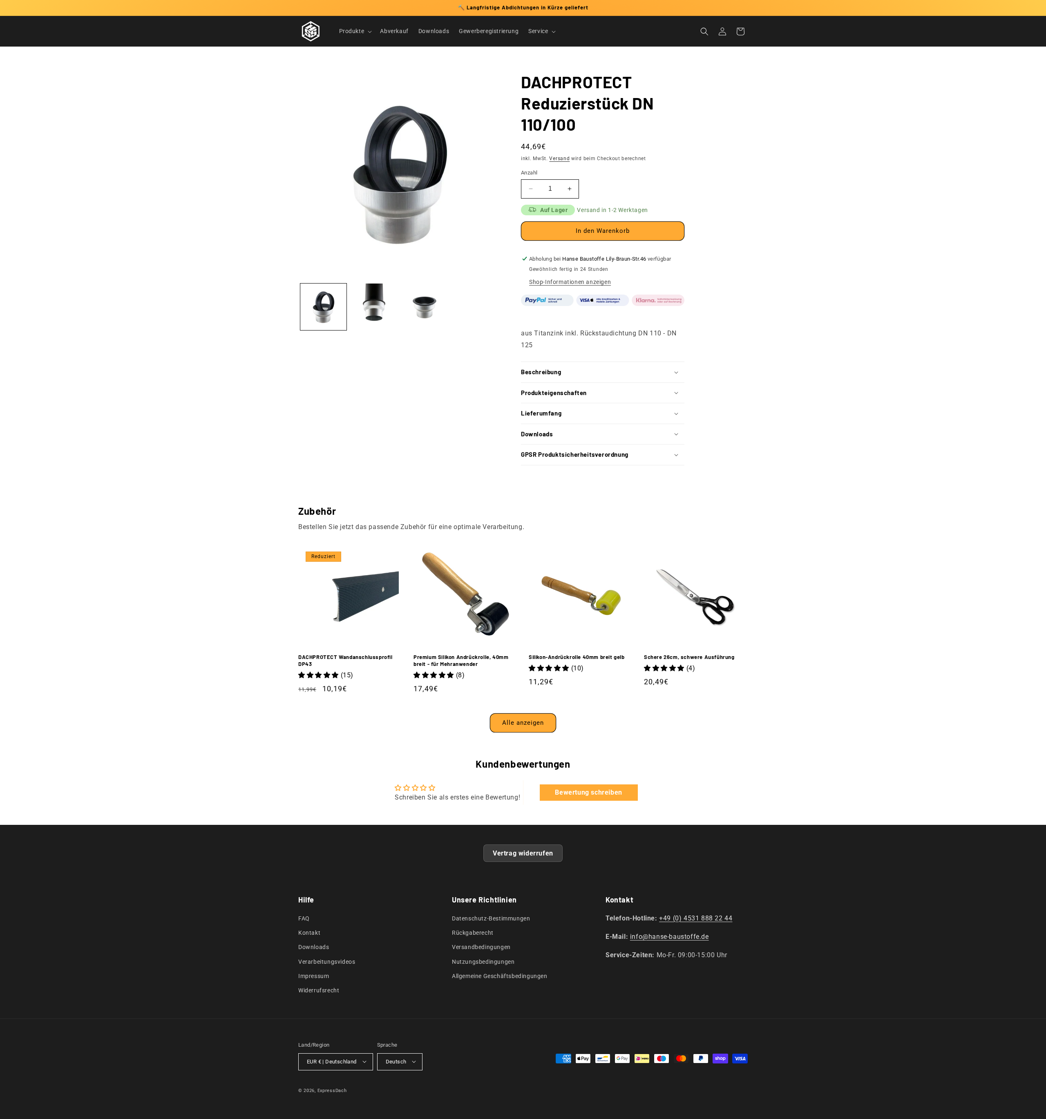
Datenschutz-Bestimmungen (491, 919)
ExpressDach (332, 1090)
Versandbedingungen (481, 947)
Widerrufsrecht (318, 990)
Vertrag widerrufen (523, 853)
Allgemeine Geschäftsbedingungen (500, 976)
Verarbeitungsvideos (326, 961)
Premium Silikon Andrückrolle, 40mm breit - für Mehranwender (460, 660)
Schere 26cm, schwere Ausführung (689, 657)
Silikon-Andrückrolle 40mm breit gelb (577, 657)
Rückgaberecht (473, 933)
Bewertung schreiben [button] (588, 792)
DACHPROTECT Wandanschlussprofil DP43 (345, 660)
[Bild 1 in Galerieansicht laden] (323, 307)
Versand (559, 158)
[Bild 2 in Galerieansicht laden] (374, 307)
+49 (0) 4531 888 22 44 (695, 918)
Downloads (313, 947)
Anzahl (529, 173)
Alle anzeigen (523, 722)
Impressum (313, 976)
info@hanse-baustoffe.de (669, 936)
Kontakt (309, 933)
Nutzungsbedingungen (483, 961)
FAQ (304, 919)
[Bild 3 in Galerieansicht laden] (424, 307)
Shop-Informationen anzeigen (570, 282)
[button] (354, 31)
